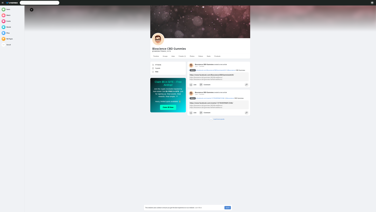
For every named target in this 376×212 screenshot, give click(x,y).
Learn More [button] (198, 207)
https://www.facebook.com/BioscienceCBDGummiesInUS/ (207, 70)
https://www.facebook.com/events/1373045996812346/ (207, 98)
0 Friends (158, 65)
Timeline (156, 56)
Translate (201, 66)
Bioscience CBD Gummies (204, 64)
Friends (182, 56)
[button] (39, 3)
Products (217, 56)
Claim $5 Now (168, 107)
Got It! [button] (227, 207)
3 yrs (196, 66)
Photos (192, 56)
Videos (200, 56)
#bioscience (231, 70)
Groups (165, 56)
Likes (173, 56)
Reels (209, 56)
